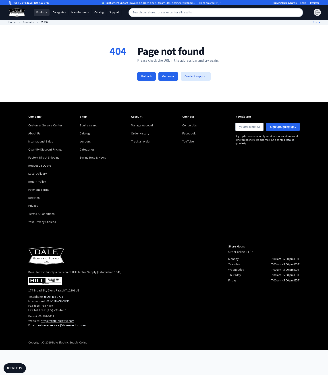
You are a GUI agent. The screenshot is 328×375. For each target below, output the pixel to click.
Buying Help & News (285, 3)
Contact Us (189, 125)
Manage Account (142, 125)
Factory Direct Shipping (44, 157)
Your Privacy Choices (42, 222)
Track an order (141, 141)
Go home (168, 76)
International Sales (40, 141)
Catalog (99, 12)
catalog (289, 140)
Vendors (85, 141)
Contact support (196, 76)
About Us (34, 133)
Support (114, 12)
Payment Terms (38, 190)
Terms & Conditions (41, 214)
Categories (59, 12)
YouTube (188, 141)
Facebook (189, 133)
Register (314, 3)
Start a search (89, 125)
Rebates (34, 198)
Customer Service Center (45, 125)
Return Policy (37, 182)
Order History (140, 133)
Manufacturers (80, 12)
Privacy (33, 206)
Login (303, 3)
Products (41, 12)
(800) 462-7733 (40, 3)
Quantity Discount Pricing (45, 149)
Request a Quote (39, 165)
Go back (146, 76)
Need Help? (14, 368)
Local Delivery (37, 174)
